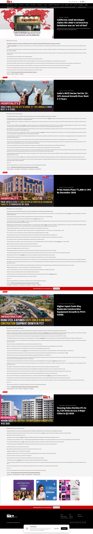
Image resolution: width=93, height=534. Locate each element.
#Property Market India (36, 474)
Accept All (64, 528)
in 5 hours (65, 90)
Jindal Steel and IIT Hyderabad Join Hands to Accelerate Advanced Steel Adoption (61, 7)
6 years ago (66, 17)
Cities (62, 4)
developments (42, 338)
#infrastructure (31, 388)
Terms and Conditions (64, 517)
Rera (71, 4)
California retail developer (12, 45)
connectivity (42, 132)
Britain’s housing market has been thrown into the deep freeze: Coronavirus (24, 72)
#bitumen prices (25, 388)
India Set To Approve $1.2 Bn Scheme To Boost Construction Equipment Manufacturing (25, 472)
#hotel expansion (28, 284)
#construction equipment (10, 388)
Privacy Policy (80, 516)
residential (19, 460)
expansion (69, 213)
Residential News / (62, 405)
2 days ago (67, 405)
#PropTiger (23, 474)
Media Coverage (63, 516)
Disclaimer (71, 517)
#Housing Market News (29, 474)
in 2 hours (66, 303)
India (67, 352)
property (35, 218)
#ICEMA (16, 388)
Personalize (56, 528)
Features (11, 4)
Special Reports (33, 4)
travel (22, 156)
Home (62, 514)
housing (21, 437)
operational (52, 274)
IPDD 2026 (50, 4)
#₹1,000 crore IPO (16, 284)
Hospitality (10, 113)
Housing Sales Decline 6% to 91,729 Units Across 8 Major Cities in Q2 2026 (32, 7)
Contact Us (71, 516)
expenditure (23, 254)
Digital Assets (40, 4)
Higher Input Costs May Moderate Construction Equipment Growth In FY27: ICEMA (25, 282)
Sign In (70, 1)
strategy (45, 224)
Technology (27, 4)
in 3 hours (65, 187)
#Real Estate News (9, 474)
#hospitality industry (22, 284)
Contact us (75, 4)
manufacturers (54, 360)
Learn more (42, 530)
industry (24, 125)
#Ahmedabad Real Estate (16, 474)
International (21, 4)
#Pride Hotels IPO (9, 284)
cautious (23, 441)
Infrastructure (10, 328)
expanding (49, 375)
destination (49, 118)
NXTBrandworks (57, 4)
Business (15, 4)
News (70, 514)
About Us (79, 514)
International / (61, 17)
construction (25, 350)
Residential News (11, 428)
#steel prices (20, 388)
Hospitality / (61, 90)
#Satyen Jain (34, 284)
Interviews (67, 4)
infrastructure (45, 332)
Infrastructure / (62, 303)
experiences (59, 241)
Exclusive (45, 4)
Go (86, 4)
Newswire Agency (71, 90)
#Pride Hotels (39, 284)
